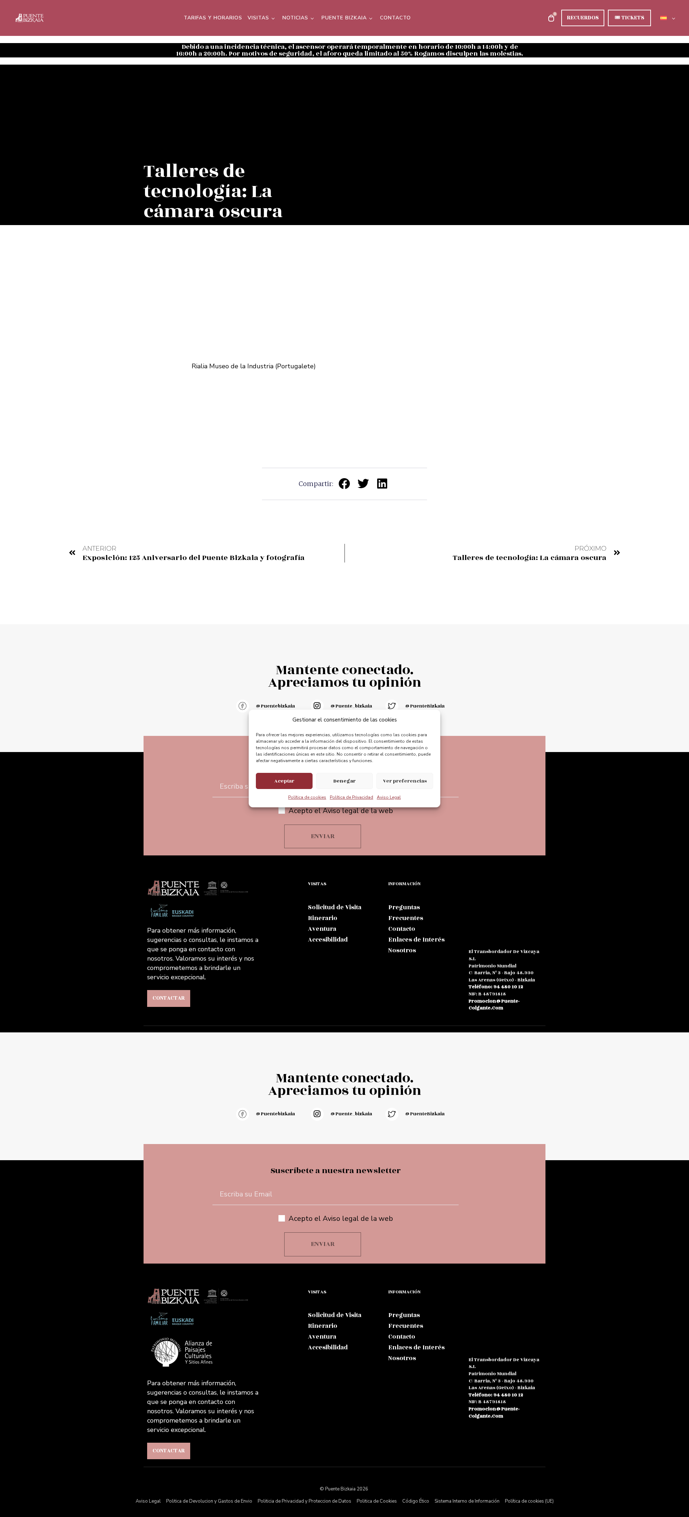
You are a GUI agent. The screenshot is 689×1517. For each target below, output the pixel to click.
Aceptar (284, 781)
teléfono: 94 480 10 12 (496, 986)
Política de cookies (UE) (529, 1501)
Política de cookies (307, 797)
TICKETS (629, 18)
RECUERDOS (583, 18)
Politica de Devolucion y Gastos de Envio (209, 1501)
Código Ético (415, 1501)
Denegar (344, 781)
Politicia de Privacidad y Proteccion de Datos (304, 1501)
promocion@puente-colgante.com (494, 1005)
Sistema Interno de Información (467, 1501)
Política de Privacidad (351, 797)
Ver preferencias (405, 781)
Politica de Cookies (377, 1501)
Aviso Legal (389, 797)
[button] (344, 483)
